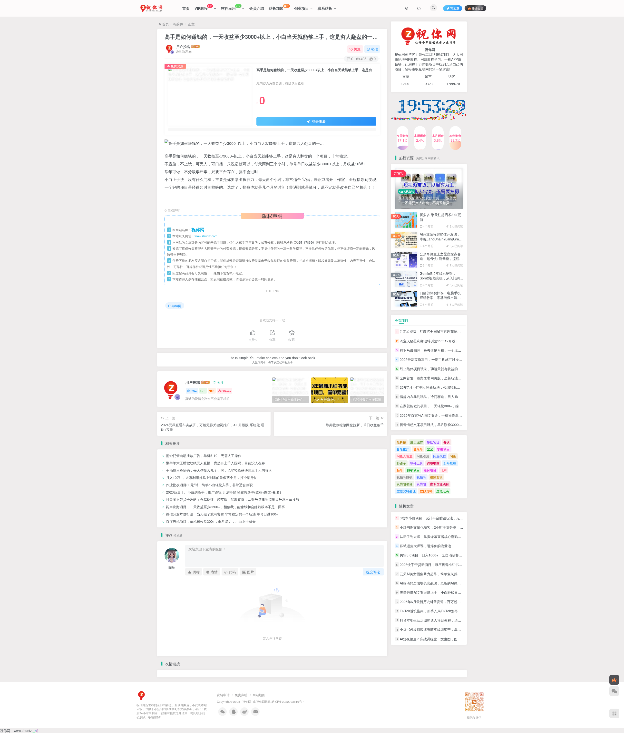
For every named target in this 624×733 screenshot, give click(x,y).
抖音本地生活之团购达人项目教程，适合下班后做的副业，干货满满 (451, 620)
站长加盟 (279, 7)
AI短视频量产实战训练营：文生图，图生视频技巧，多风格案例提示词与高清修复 (461, 638)
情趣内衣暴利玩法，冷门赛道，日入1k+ (430, 396)
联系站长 (325, 8)
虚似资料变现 (406, 491)
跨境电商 (433, 463)
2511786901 (307, 242)
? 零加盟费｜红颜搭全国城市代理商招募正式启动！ (439, 331)
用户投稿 (183, 46)
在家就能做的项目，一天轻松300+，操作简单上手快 (439, 406)
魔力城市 (416, 442)
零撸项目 (443, 449)
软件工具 (416, 463)
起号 (400, 470)
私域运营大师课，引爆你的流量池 (425, 545)
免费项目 (401, 320)
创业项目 (301, 8)
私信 (374, 49)
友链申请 (223, 695)
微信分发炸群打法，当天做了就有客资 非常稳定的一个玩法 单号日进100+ (222, 514)
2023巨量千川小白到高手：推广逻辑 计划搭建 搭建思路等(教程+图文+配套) (223, 492)
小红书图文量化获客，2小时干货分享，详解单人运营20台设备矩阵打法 (454, 527)
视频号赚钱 (404, 477)
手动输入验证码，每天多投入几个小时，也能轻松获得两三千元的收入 (219, 470)
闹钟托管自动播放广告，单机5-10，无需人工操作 (203, 455)
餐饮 (446, 442)
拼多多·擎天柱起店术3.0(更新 (440, 217)
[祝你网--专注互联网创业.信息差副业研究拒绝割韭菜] (141, 695)
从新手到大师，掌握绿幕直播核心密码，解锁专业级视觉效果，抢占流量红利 (458, 536)
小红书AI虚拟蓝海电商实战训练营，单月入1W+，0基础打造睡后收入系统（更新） (462, 629)
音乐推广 (403, 449)
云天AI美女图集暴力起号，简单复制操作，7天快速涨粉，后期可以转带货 (455, 573)
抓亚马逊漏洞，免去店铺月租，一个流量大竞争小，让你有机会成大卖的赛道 (458, 350)
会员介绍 (256, 8)
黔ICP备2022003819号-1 (288, 701)
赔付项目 (430, 470)
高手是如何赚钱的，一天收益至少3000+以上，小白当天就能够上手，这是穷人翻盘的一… (271, 36)
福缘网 (178, 23)
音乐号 (418, 449)
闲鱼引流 (423, 456)
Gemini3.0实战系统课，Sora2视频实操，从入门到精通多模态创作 (441, 278)
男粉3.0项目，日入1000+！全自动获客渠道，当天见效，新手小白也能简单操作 (460, 555)
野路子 (401, 463)
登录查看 (318, 121)
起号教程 (449, 463)
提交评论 (373, 571)
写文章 (454, 8)
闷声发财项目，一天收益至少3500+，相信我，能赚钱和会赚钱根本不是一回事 (225, 506)
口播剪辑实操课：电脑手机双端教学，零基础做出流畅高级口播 (440, 297)
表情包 (421, 484)
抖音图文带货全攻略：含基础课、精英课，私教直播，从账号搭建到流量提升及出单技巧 (232, 499)
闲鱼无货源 (404, 456)
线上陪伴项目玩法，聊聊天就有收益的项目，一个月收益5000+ (447, 368)
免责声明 (241, 695)
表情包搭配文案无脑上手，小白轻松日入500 (433, 592)
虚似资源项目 (439, 484)
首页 (186, 8)
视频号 (421, 477)
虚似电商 (442, 491)
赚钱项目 (413, 470)
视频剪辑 (436, 477)
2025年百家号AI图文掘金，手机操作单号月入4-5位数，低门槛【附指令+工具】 (460, 415)
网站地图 (259, 695)
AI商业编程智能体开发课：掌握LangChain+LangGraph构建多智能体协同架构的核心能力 (441, 241)
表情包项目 (404, 484)
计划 (443, 470)
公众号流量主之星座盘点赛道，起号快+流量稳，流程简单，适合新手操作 (441, 125)
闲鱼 (453, 456)
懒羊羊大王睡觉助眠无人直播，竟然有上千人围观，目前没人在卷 (215, 462)
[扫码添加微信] (614, 691)
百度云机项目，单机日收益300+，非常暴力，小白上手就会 (211, 521)
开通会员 (477, 8)
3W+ (194, 391)
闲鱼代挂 (439, 456)
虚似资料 (426, 491)
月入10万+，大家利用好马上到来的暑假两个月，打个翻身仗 (211, 477)
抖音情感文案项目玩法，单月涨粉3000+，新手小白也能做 (444, 424)
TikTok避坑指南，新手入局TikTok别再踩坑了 (434, 610)
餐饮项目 (433, 442)
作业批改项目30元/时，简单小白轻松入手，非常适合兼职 (209, 484)
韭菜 (430, 449)
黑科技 (401, 442)
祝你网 (246, 701)
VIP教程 (203, 7)
